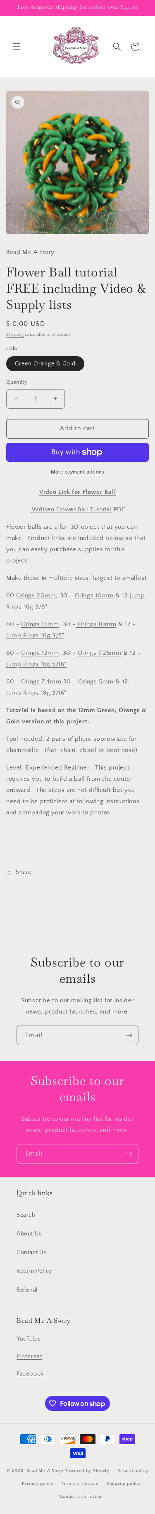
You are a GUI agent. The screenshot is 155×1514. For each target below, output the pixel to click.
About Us (29, 1233)
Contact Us (31, 1252)
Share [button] (23, 872)
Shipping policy (124, 1483)
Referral (27, 1290)
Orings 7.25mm (100, 652)
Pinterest (29, 1356)
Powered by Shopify (87, 1470)
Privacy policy (38, 1483)
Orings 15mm (40, 624)
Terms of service (80, 1483)
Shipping (15, 335)
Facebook (30, 1373)
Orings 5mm (96, 681)
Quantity (16, 382)
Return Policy (34, 1271)
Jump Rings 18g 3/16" (36, 692)
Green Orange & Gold (45, 363)
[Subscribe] (129, 1035)
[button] (16, 46)
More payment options (77, 472)
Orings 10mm (94, 595)
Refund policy (132, 1470)
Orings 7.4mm (41, 681)
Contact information (81, 1496)
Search (26, 1215)
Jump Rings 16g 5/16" (36, 664)
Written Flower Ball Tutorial (71, 509)
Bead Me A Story (45, 1470)
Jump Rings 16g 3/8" (35, 635)
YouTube (29, 1338)
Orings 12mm (40, 652)
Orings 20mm (36, 595)
